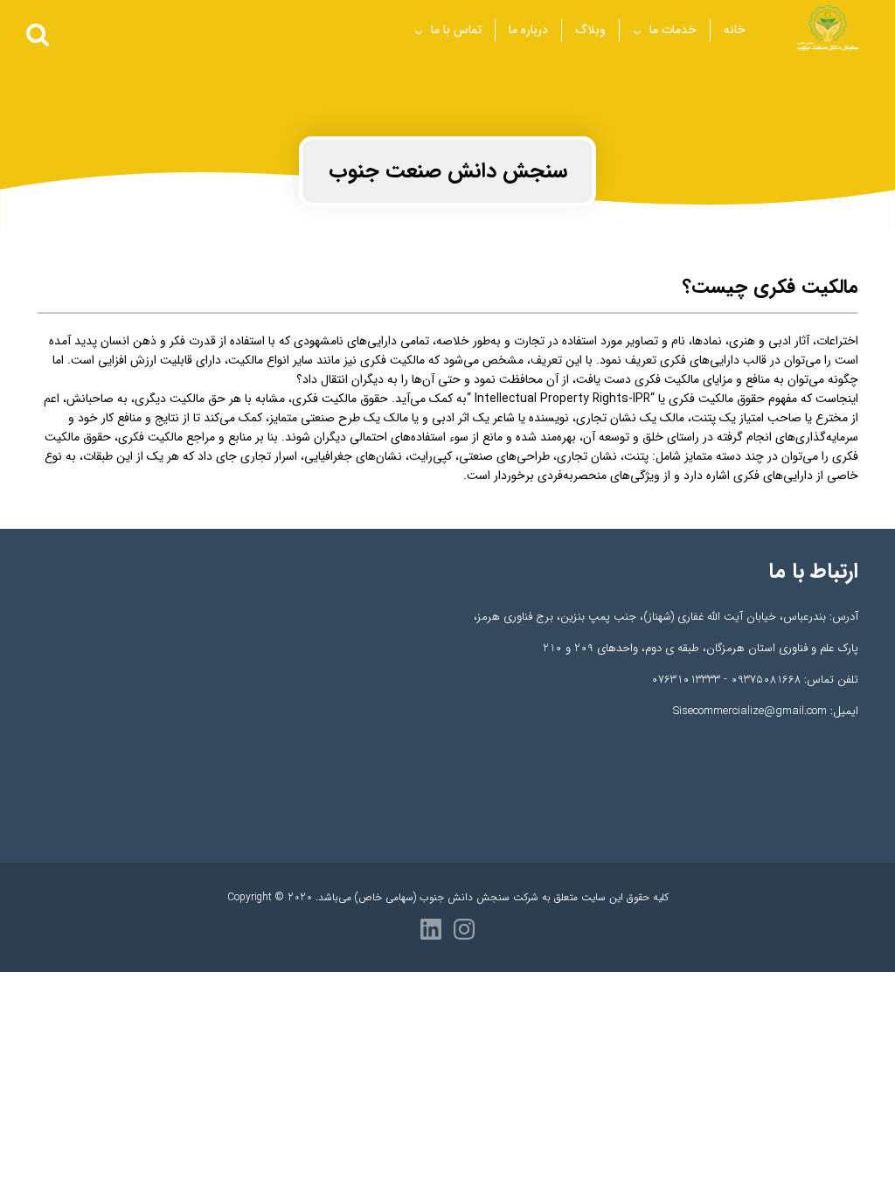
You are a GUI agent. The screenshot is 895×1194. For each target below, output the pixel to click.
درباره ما (528, 29)
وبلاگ (590, 29)
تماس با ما (456, 29)
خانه (735, 29)
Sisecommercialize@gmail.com (750, 711)
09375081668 (766, 679)
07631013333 (685, 679)
